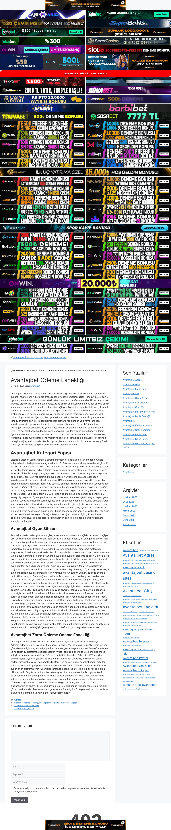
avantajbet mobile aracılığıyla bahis (135, 619)
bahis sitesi (139, 678)
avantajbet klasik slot (130, 612)
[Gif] (85, 172)
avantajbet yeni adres (149, 662)
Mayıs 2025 (129, 511)
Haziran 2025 (130, 506)
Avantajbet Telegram (137, 641)
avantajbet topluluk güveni (132, 645)
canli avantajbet (150, 678)
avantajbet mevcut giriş (151, 615)
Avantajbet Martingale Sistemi (139, 411)
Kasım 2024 (129, 524)
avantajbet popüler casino (132, 625)
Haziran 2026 (130, 497)
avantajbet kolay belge (146, 612)
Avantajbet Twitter (135, 658)
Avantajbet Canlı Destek (136, 402)
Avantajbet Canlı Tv (133, 407)
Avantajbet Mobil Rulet (135, 389)
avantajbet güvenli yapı (149, 599)
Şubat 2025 (129, 515)
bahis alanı (146, 674)
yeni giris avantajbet (130, 689)
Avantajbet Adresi (132, 380)
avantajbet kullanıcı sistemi (132, 615)
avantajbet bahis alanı (130, 560)
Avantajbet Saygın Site (24, 708)
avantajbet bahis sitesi (151, 563)
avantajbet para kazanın (148, 622)
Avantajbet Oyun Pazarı (135, 398)
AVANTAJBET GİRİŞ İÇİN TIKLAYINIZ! (85, 73)
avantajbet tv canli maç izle (139, 651)
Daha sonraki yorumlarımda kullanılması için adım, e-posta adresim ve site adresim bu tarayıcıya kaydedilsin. (60, 790)
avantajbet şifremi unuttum (132, 674)
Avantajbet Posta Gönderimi (26, 705)
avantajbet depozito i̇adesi (132, 583)
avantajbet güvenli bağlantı (132, 596)
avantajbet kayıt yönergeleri (132, 603)
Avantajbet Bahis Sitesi (135, 439)
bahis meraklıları (128, 678)
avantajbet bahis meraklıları (132, 563)
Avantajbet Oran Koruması (137, 430)
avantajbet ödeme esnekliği (26, 703)
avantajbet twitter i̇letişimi (132, 662)
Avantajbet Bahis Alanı (135, 434)
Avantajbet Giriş (131, 384)
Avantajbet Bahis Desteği (136, 416)
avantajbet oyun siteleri (49, 703)
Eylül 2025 (128, 501)
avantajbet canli (134, 567)
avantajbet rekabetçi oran (131, 638)
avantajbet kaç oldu (141, 607)
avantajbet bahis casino (147, 560)
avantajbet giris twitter (131, 586)
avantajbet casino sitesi (139, 575)
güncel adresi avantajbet (140, 684)
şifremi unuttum (143, 689)
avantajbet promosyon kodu (138, 631)
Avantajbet (18, 700)
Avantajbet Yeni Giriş (137, 665)
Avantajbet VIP (131, 393)
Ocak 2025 (129, 520)
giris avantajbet (128, 681)
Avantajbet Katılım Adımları (137, 425)
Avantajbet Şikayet (136, 670)
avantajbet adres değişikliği (148, 551)
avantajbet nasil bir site (131, 622)
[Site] (42, 125)
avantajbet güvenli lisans (131, 599)
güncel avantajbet (69, 703)
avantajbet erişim (148, 583)
